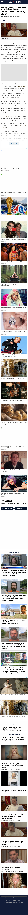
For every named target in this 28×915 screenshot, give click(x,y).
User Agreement (7, 902)
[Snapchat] (23, 503)
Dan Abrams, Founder (17, 905)
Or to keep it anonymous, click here (15, 729)
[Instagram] (19, 503)
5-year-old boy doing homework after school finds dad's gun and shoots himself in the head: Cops (13, 621)
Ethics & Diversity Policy (17, 902)
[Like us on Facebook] (15, 503)
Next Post (20, 508)
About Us (15, 897)
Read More (14, 143)
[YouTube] (14, 503)
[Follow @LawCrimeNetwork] (22, 503)
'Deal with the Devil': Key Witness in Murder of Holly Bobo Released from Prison (12, 765)
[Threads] (20, 503)
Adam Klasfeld (5, 743)
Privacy (13, 900)
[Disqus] (14, 530)
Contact (8, 905)
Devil (5, 43)
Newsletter (7, 900)
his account (5, 116)
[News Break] (25, 503)
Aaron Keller (4, 820)
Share (4, 20)
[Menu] (2, 2)
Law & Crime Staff (5, 871)
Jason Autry (8, 500)
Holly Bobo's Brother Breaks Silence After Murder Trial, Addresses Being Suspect (12, 842)
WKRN (21, 52)
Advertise (21, 897)
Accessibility (19, 900)
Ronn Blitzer (4, 846)
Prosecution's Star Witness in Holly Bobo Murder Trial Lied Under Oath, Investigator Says (12, 816)
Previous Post (8, 508)
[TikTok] (17, 503)
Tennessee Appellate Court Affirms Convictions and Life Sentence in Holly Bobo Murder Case (13, 739)
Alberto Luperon (5, 16)
